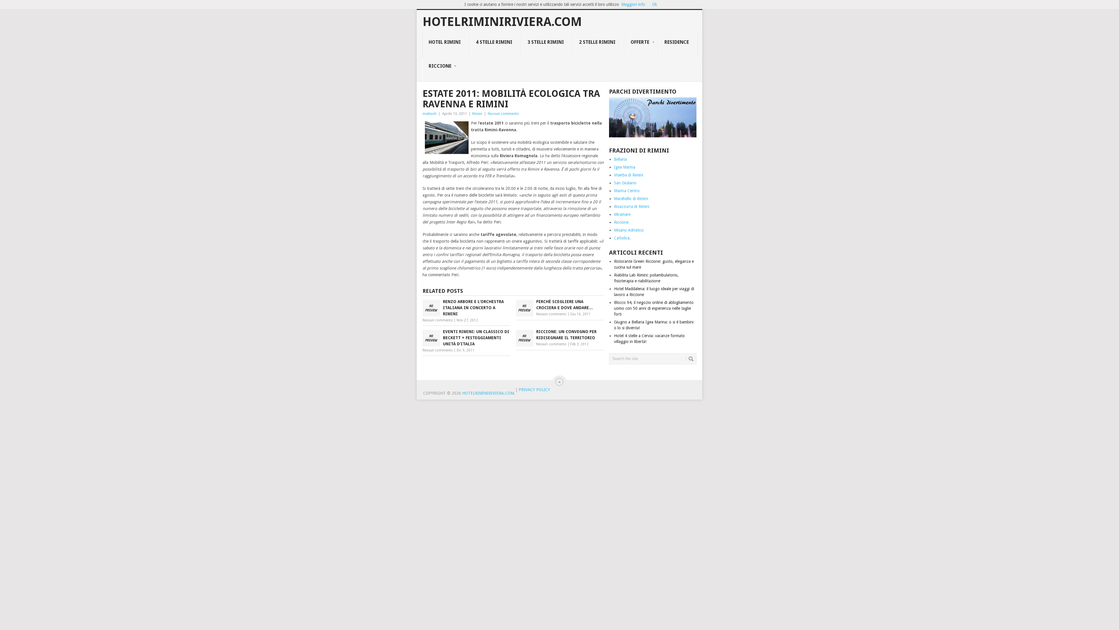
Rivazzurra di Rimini (631, 206)
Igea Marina (624, 167)
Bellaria (620, 159)
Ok (654, 4)
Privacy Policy (534, 389)
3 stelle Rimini (545, 42)
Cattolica (621, 238)
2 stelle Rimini (597, 42)
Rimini (477, 113)
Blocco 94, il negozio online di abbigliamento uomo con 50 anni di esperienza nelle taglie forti (654, 308)
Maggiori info (633, 4)
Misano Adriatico (629, 230)
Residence (676, 42)
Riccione (440, 66)
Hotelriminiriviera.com (502, 22)
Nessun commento (503, 113)
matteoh (430, 113)
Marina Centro (627, 190)
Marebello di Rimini (631, 198)
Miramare (622, 214)
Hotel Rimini (445, 42)
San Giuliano (625, 183)
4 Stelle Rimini (494, 42)
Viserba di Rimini (628, 175)
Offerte (640, 42)
